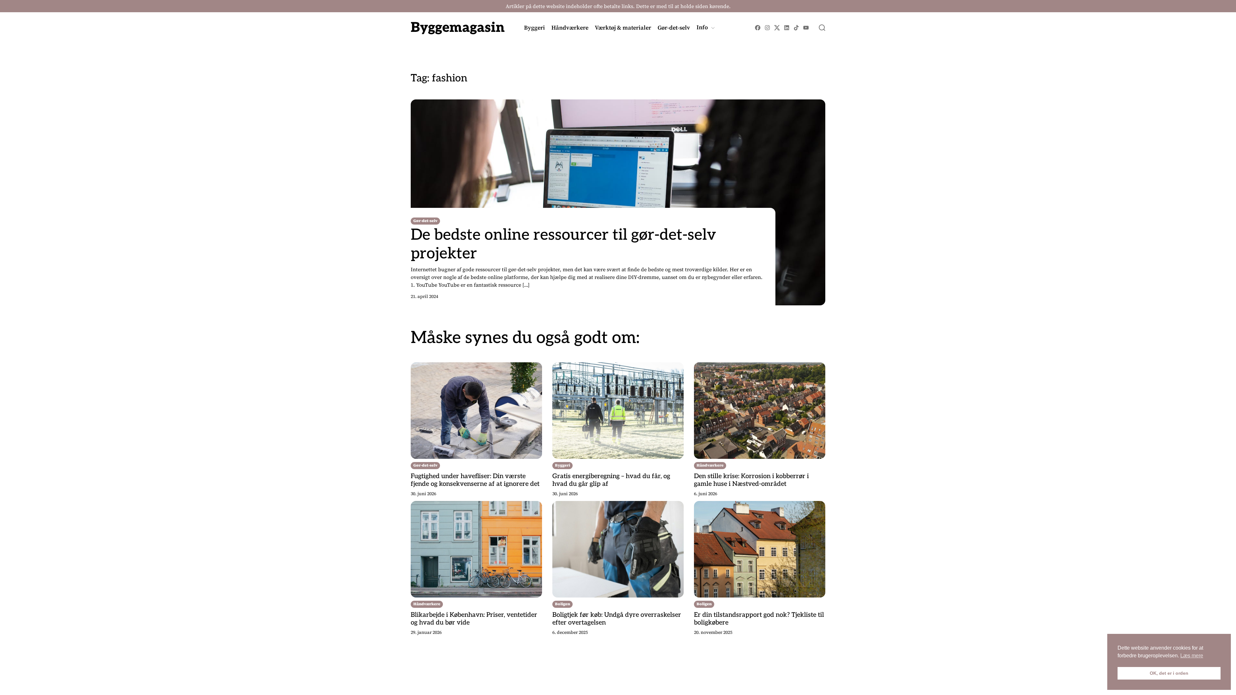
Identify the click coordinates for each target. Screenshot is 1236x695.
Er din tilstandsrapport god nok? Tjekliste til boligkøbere (759, 618)
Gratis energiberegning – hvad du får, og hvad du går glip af (611, 480)
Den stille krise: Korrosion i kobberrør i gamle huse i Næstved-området (751, 480)
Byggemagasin (458, 28)
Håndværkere (569, 28)
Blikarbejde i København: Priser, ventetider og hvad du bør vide (474, 618)
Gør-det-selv (674, 28)
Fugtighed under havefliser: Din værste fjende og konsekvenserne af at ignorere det (475, 480)
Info (702, 28)
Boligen (562, 604)
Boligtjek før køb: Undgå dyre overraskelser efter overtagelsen (616, 618)
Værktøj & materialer (623, 28)
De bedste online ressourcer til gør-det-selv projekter (563, 244)
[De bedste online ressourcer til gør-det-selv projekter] (618, 202)
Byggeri (534, 28)
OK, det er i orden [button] (1169, 673)
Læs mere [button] (1191, 655)
